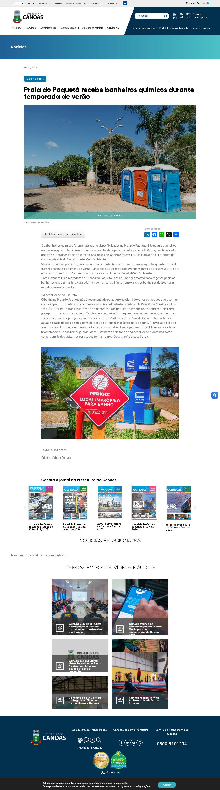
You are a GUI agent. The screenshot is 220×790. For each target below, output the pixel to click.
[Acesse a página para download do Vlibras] (125, 3)
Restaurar (43, 3)
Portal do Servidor (196, 3)
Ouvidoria (113, 27)
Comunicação (68, 27)
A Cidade (17, 27)
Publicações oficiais (91, 27)
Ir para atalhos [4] (113, 3)
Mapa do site (112, 772)
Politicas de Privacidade (89, 747)
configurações (142, 786)
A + (34, 3)
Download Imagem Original (37, 222)
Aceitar (167, 784)
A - (29, 3)
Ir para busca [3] (95, 3)
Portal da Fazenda (201, 27)
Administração (48, 27)
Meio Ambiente (35, 78)
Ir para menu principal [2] (76, 3)
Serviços (31, 27)
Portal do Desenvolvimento (174, 27)
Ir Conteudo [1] (56, 3)
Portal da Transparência (143, 27)
